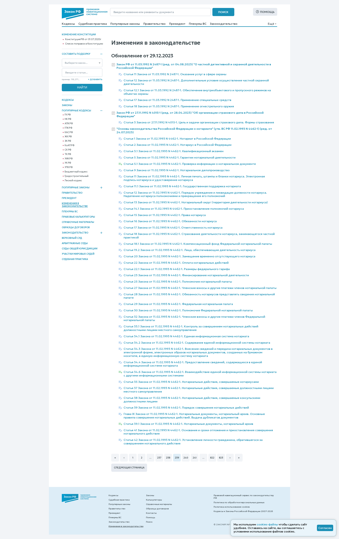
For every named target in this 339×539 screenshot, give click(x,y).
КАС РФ (69, 132)
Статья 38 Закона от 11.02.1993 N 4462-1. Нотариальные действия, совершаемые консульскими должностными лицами (192, 399)
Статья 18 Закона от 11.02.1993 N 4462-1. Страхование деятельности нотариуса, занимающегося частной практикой (199, 235)
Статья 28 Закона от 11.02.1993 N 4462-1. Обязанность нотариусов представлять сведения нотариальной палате (199, 296)
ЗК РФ (68, 141)
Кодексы (68, 23)
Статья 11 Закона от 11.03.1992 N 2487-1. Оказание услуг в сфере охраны (175, 74)
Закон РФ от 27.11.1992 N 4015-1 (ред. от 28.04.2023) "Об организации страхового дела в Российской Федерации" (190, 114)
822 (212, 457)
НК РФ (68, 119)
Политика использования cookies (232, 506)
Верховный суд (72, 237)
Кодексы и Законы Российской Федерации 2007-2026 (243, 511)
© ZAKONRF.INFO (223, 524)
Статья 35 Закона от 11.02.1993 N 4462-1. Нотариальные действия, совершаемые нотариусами (191, 382)
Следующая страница (129, 467)
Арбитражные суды (75, 243)
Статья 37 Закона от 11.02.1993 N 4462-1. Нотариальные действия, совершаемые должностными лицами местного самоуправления (199, 389)
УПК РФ (69, 167)
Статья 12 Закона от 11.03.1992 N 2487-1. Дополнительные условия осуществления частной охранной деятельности (196, 82)
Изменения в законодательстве (75, 205)
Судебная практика (92, 23)
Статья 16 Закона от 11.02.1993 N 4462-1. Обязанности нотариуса (170, 221)
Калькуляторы (154, 499)
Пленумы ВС (197, 23)
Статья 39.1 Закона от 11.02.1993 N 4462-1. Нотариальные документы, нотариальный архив (188, 424)
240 (185, 457)
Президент (177, 23)
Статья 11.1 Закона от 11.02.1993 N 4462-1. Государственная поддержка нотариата (182, 186)
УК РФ (68, 162)
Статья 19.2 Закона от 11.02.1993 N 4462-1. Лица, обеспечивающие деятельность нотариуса (189, 250)
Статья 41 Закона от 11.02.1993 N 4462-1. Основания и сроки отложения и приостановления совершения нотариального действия (198, 432)
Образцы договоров (76, 227)
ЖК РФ (68, 136)
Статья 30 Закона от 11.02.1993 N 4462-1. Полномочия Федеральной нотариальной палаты (188, 310)
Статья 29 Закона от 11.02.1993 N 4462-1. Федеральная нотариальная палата (178, 304)
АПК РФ (69, 123)
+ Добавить (95, 79)
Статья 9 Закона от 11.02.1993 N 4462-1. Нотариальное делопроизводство (177, 170)
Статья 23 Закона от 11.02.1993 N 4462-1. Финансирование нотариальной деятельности (186, 275)
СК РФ (68, 149)
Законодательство (223, 23)
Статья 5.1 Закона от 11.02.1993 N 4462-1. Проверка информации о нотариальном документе (190, 164)
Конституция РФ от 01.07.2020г (83, 39)
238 (168, 457)
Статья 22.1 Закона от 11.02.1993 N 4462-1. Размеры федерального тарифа (177, 269)
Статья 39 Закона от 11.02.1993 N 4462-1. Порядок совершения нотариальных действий (186, 407)
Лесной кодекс (73, 180)
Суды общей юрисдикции (79, 248)
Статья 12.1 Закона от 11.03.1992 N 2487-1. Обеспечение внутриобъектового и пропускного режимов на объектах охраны (197, 92)
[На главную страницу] (84, 14)
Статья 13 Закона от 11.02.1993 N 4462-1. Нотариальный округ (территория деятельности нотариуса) (196, 202)
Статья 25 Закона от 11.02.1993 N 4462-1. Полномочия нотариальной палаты (178, 281)
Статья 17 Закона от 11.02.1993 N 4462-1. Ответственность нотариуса (173, 227)
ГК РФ (68, 114)
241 (195, 457)
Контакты (151, 513)
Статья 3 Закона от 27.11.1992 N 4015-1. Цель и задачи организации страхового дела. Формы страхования (199, 122)
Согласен (325, 528)
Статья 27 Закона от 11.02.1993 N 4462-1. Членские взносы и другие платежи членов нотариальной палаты (200, 288)
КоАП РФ (70, 145)
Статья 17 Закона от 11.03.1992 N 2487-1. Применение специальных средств (177, 100)
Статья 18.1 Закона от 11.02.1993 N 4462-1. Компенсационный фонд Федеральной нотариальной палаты (198, 243)
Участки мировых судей (78, 253)
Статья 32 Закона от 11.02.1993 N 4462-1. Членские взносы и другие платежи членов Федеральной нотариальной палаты (194, 318)
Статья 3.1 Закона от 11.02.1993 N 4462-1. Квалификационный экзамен (174, 151)
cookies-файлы (267, 524)
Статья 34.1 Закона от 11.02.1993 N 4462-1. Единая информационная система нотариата (186, 336)
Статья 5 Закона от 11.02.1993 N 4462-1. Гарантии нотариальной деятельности (180, 157)
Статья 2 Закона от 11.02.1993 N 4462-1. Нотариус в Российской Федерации (177, 144)
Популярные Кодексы (76, 110)
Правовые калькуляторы (78, 216)
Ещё (271, 23)
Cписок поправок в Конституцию (84, 43)
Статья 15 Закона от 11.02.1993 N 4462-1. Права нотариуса (165, 215)
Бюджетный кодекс (76, 171)
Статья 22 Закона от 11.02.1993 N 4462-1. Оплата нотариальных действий (176, 262)
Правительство (154, 23)
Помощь (267, 12)
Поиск (223, 12)
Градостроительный (76, 176)
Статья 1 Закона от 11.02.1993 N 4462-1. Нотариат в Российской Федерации (177, 138)
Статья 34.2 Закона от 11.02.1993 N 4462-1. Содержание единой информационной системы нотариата (197, 342)
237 (159, 457)
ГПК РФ (68, 128)
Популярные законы (125, 23)
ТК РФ (68, 154)
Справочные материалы (78, 222)
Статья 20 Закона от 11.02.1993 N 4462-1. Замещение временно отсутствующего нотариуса (189, 256)
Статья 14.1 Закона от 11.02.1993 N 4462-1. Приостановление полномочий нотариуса (184, 208)
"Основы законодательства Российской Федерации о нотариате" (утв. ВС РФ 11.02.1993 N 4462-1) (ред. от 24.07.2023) (194, 130)
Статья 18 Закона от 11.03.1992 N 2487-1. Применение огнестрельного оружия (179, 106)
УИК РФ (69, 158)
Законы (67, 105)
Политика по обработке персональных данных (239, 502)
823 (221, 457)
